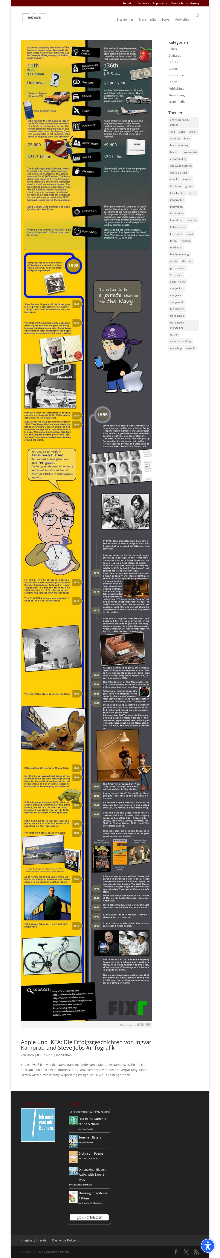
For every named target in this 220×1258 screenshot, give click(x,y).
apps (182, 131)
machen (186, 241)
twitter (174, 334)
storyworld (176, 302)
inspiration (176, 213)
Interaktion (176, 220)
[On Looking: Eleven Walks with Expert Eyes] (73, 1174)
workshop (176, 348)
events (187, 179)
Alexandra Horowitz (82, 1184)
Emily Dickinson (89, 1158)
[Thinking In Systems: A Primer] (73, 1202)
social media (177, 281)
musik (173, 261)
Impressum (160, 3)
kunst (189, 234)
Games (173, 69)
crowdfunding (178, 159)
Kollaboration (178, 227)
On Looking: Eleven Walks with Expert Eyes (92, 1174)
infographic (177, 200)
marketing (176, 247)
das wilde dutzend (181, 166)
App (172, 131)
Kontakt (127, 3)
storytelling (176, 288)
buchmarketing (179, 145)
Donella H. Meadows (92, 1203)
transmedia (177, 316)
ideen (192, 193)
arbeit (192, 131)
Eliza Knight (87, 1128)
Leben (172, 82)
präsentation (177, 268)
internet (192, 220)
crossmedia (190, 152)
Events (173, 62)
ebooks (174, 179)
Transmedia (147, 19)
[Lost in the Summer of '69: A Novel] (73, 1123)
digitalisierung (178, 172)
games (189, 186)
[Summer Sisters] (73, 1146)
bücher (174, 152)
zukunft (190, 348)
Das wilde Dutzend (65, 1240)
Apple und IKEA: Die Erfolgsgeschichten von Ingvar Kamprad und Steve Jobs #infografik (86, 1044)
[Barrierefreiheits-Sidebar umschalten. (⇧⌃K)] (208, 1246)
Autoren (175, 138)
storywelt (175, 295)
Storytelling (125, 19)
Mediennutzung (179, 254)
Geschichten (177, 193)
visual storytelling (180, 341)
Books (165, 19)
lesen (173, 241)
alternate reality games (179, 122)
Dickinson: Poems (91, 1153)
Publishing (183, 19)
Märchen (187, 261)
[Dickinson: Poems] (73, 1162)
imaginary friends (34, 1240)
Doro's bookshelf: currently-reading (89, 1111)
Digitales (174, 55)
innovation (176, 207)
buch (187, 138)
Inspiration (64, 1055)
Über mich (142, 3)
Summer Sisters (89, 1137)
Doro (30, 1055)
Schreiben (176, 275)
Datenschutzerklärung (185, 3)
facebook (175, 186)
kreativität (176, 234)
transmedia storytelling (177, 325)
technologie (177, 309)
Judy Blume (87, 1142)
